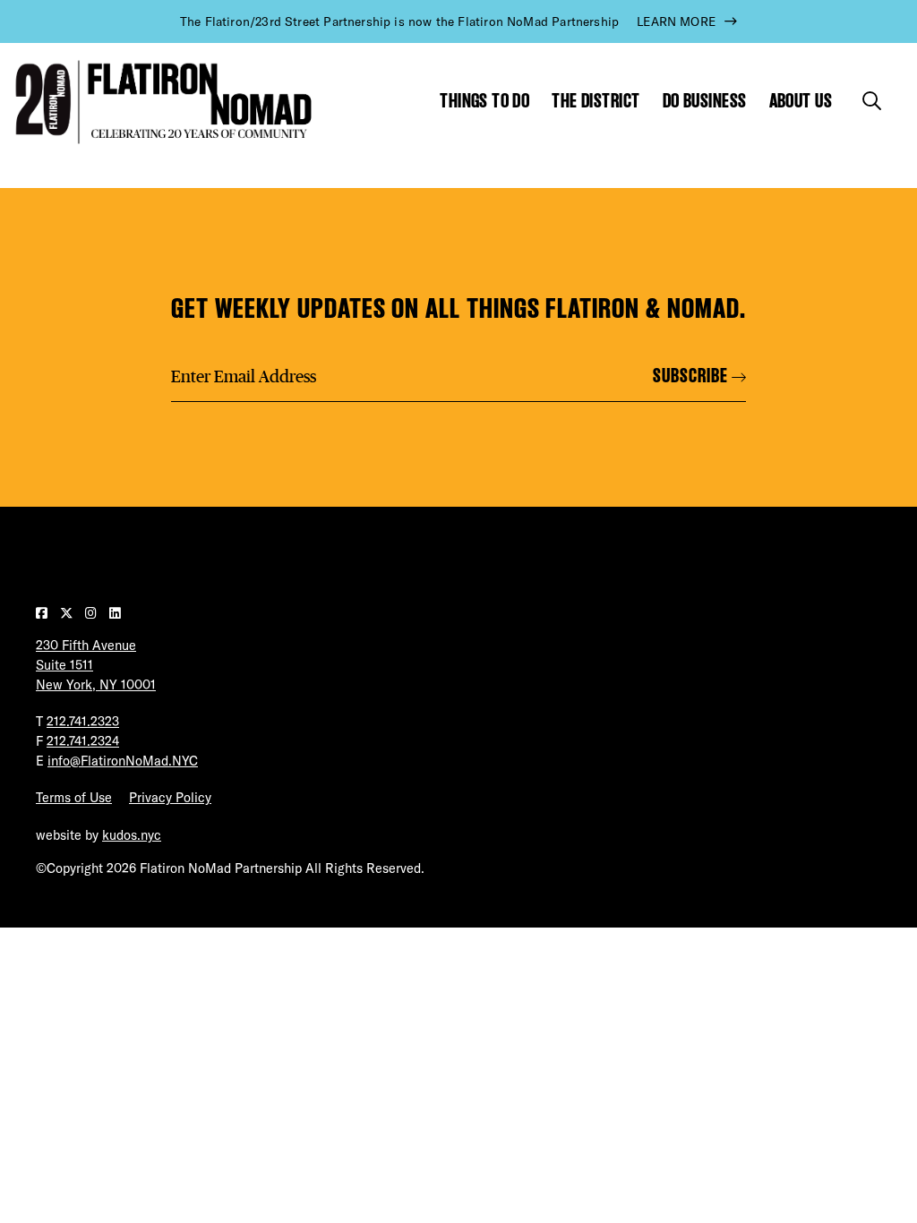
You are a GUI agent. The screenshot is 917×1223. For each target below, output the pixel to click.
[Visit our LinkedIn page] (115, 613)
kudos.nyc (131, 835)
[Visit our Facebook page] (43, 613)
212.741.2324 (83, 741)
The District (595, 101)
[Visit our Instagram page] (92, 613)
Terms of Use (74, 798)
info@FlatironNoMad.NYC (122, 761)
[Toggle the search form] (871, 101)
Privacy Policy (170, 798)
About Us (801, 101)
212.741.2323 (83, 722)
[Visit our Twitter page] (68, 613)
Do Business (705, 101)
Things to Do (484, 101)
